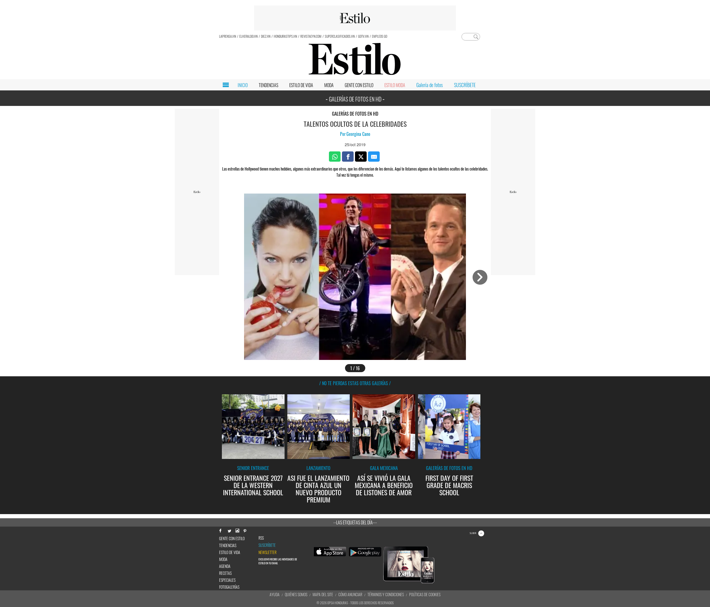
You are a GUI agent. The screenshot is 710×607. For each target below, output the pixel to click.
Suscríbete (267, 545)
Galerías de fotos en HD (355, 113)
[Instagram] (237, 530)
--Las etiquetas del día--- (355, 522)
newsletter (267, 552)
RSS (261, 538)
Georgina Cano (358, 134)
